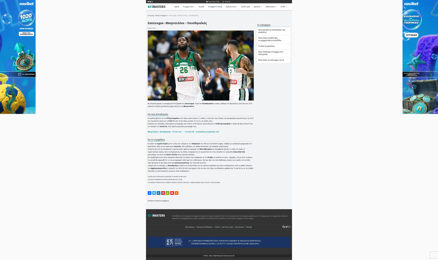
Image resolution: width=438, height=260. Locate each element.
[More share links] (176, 193)
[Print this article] (167, 193)
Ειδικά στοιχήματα (161, 15)
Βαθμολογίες (270, 7)
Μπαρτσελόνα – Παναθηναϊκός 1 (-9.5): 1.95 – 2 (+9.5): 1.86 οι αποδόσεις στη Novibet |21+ (183, 132)
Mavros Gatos (152, 28)
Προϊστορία (245, 7)
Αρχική (176, 7)
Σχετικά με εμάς (227, 227)
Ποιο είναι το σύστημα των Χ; (271, 60)
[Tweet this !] (154, 193)
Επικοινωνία (239, 227)
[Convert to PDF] (172, 193)
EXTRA (283, 7)
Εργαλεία (257, 7)
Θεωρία (201, 7)
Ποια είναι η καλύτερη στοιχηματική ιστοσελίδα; (269, 39)
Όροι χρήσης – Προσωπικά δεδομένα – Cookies (202, 227)
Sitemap (249, 227)
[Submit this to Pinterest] (163, 193)
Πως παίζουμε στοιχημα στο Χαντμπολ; (270, 53)
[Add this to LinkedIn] (158, 193)
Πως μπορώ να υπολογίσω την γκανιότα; (271, 31)
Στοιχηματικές (188, 7)
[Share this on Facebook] (149, 193)
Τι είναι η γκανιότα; (266, 46)
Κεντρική (151, 15)
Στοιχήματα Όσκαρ (215, 7)
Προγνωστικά (231, 7)
